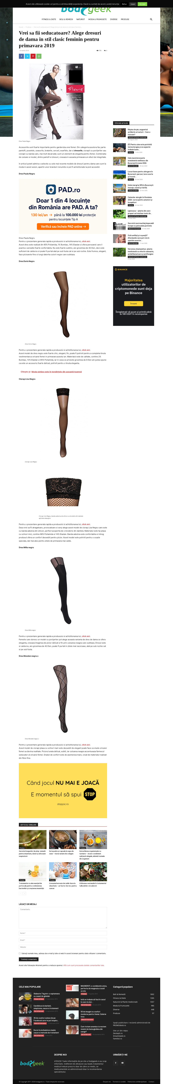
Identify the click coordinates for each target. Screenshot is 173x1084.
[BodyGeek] (86, 8)
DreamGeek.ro (119, 1036)
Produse (125, 19)
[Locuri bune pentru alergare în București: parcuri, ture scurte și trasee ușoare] (119, 174)
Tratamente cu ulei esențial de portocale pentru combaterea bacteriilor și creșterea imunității (31, 885)
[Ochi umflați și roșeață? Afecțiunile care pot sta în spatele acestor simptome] (119, 238)
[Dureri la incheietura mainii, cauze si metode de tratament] (25, 1033)
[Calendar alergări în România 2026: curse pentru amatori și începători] (119, 200)
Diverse (113, 19)
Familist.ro (117, 1038)
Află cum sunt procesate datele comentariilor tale (83, 965)
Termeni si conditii (119, 1082)
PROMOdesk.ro (119, 1025)
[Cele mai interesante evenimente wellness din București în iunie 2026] (119, 161)
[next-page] (24, 893)
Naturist (80, 19)
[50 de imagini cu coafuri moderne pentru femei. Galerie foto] (72, 1014)
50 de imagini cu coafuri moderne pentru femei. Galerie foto (93, 1014)
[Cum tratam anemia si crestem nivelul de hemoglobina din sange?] (72, 1029)
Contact (151, 1082)
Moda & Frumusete (97, 19)
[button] (151, 19)
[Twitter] (27, 56)
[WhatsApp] (38, 56)
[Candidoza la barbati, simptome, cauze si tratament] (25, 1009)
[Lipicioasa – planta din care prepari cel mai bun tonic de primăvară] (119, 214)
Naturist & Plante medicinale (137, 137)
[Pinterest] (33, 56)
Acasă (21, 27)
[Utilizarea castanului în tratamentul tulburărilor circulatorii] (93, 871)
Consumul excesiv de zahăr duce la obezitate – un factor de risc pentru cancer (63, 885)
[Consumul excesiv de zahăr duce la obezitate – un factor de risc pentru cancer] (63, 871)
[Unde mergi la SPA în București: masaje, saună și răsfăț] (119, 188)
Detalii (133, 4)
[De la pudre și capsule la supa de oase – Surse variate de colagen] (63, 839)
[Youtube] (122, 1063)
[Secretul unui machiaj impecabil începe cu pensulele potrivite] (119, 226)
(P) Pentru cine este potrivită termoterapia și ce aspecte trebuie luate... (140, 147)
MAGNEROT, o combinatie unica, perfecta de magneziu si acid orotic (94, 988)
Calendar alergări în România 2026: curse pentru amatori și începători (140, 199)
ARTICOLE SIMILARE (28, 825)
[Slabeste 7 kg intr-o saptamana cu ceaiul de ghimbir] (25, 996)
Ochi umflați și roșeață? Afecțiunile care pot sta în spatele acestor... (138, 238)
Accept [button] (142, 4)
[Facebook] (21, 56)
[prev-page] (20, 893)
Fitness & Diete (49, 19)
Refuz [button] (124, 4)
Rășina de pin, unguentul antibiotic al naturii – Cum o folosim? (139, 132)
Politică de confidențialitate (137, 1082)
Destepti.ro (117, 1033)
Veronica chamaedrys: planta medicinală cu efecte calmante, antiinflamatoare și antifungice (141, 251)
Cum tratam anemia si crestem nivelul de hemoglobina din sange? (93, 1029)
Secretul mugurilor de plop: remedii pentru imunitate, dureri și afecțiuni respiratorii (32, 853)
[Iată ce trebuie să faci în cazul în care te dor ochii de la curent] (72, 1002)
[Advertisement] (132, 68)
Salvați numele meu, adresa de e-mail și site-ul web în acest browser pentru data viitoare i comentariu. (64, 953)
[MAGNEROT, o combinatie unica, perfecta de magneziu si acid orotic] (72, 988)
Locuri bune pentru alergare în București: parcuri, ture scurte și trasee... (140, 174)
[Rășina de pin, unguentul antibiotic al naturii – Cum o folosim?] (119, 132)
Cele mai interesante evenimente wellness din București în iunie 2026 (138, 160)
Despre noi (107, 1082)
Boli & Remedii (66, 19)
